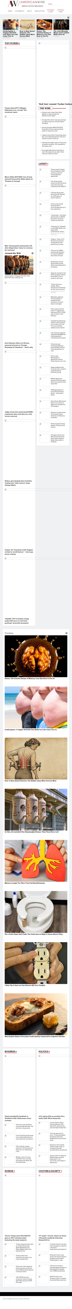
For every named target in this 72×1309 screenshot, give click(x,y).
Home (10, 11)
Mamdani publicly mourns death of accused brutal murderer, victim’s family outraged (57, 300)
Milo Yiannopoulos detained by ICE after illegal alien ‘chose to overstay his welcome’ (19, 248)
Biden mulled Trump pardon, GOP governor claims (58, 425)
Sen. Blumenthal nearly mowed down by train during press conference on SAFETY (58, 183)
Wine (60, 11)
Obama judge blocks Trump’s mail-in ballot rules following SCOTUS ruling (58, 369)
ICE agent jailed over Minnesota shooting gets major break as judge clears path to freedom (57, 438)
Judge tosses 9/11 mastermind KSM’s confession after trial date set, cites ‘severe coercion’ (19, 414)
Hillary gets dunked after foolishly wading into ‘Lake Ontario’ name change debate (18, 483)
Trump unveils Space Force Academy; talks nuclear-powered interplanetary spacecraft (58, 173)
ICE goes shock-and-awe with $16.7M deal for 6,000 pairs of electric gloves (58, 195)
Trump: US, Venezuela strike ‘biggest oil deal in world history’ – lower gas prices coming (19, 552)
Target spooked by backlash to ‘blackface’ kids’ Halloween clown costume (18, 1118)
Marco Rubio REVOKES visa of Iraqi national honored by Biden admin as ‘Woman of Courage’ (19, 179)
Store (50, 11)
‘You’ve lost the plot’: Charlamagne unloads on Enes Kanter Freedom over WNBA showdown (58, 1268)
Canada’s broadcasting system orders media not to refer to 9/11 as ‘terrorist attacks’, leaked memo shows (58, 324)
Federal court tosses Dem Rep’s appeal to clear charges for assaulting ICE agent (52, 114)
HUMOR (9, 1171)
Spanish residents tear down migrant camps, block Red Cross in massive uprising (58, 275)
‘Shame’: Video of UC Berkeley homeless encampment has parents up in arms (57, 241)
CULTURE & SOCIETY (49, 1171)
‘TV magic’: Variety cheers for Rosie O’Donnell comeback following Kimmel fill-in (52, 1238)
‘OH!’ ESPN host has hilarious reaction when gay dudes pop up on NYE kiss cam (24, 1279)
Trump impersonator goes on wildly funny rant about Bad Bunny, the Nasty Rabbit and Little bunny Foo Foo (24, 1247)
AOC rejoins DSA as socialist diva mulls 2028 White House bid (51, 1117)
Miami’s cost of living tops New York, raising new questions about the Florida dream (24, 1159)
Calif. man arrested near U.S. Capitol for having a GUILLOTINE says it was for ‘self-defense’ (58, 312)
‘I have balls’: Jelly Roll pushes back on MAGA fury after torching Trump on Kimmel (58, 217)
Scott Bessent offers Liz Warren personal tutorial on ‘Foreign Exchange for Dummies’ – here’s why (19, 345)
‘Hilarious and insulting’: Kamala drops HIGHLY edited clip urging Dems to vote (58, 347)
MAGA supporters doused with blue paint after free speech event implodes (58, 381)
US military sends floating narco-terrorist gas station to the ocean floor (58, 206)
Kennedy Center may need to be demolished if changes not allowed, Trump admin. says (58, 1257)
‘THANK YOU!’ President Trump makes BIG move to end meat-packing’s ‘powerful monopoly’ (17, 621)
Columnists (19, 11)
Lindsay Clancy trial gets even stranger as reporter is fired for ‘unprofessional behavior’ (58, 1246)
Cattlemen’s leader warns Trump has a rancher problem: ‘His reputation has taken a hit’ (54, 144)
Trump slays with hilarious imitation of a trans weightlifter (24, 1257)
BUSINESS (10, 1051)
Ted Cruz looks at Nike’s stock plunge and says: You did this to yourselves (24, 1126)
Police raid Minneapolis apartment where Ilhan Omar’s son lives (58, 358)
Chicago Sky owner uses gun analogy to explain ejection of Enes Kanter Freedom (54, 121)
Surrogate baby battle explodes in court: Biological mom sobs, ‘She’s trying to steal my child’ (53, 151)
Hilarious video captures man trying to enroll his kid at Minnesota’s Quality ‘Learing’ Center (24, 1269)
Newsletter (39, 11)
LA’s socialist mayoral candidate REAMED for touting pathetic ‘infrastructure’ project (58, 335)
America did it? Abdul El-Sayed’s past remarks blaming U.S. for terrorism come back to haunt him (58, 1159)
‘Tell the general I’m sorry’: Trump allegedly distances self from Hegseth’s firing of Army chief (58, 1137)
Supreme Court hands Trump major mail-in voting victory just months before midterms (58, 1147)
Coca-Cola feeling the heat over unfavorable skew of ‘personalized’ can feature (24, 1137)
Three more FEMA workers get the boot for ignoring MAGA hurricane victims (57, 253)
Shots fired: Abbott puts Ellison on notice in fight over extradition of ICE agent (58, 403)
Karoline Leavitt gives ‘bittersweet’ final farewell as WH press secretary (58, 415)
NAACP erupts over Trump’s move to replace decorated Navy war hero (58, 1278)
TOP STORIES (12, 43)
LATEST (43, 164)
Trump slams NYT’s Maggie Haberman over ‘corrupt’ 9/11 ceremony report (16, 110)
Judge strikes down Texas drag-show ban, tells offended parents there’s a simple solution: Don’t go (54, 136)
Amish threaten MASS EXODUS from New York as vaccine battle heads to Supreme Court (52, 129)
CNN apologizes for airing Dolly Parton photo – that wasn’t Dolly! (57, 392)
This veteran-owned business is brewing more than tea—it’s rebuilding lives (24, 1148)
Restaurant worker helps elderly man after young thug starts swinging (58, 264)
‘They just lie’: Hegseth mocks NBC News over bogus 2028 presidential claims (58, 229)
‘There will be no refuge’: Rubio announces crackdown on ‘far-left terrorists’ (58, 286)
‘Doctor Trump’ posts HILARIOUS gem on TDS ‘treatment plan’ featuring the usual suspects (17, 1238)
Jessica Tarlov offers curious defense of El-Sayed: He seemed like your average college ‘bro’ (58, 1125)
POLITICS (43, 1051)
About (29, 11)
